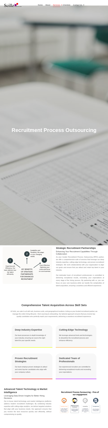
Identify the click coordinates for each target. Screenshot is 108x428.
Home (40, 5)
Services (56, 5)
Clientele (66, 5)
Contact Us (77, 5)
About (47, 5)
